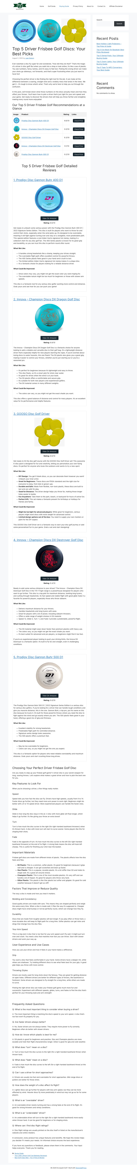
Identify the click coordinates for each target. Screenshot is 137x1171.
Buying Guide (64, 6)
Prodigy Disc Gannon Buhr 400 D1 (35, 121)
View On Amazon (49, 218)
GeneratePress (81, 1168)
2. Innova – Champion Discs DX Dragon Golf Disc (46, 299)
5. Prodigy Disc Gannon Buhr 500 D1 (38, 657)
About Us (90, 6)
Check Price (78, 121)
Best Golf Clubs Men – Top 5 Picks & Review (29, 1158)
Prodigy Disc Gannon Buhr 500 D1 (35, 154)
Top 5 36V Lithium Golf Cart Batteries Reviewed (31, 1155)
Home (42, 6)
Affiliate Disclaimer (116, 6)
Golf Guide (51, 6)
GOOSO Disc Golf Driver (31, 138)
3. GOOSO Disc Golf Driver (31, 414)
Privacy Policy (78, 6)
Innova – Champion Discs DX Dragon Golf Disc (40, 129)
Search (99, 20)
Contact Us (101, 6)
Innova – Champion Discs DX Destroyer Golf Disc (41, 146)
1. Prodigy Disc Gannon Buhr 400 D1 (38, 180)
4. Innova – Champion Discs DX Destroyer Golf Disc (48, 540)
